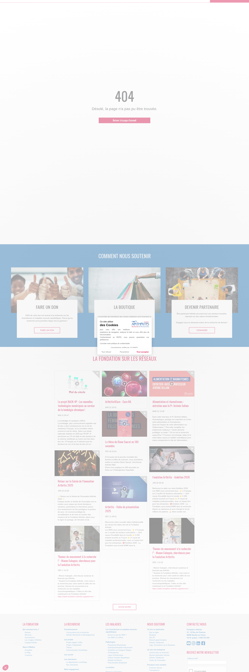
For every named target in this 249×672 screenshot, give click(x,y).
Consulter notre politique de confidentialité (115, 343)
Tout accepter (143, 352)
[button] (5, 667)
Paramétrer (124, 352)
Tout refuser (106, 352)
